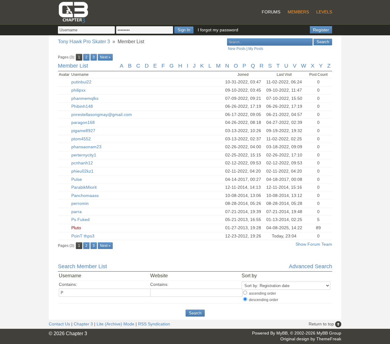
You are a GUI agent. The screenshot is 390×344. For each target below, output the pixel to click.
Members (298, 11)
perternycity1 (83, 155)
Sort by (249, 275)
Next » (105, 57)
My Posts (255, 49)
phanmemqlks (84, 98)
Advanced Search (310, 266)
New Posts (237, 49)
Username (70, 275)
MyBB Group (329, 333)
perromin (80, 203)
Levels (324, 11)
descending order (263, 300)
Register (321, 29)
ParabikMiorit (84, 187)
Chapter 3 (83, 323)
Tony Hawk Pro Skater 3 (84, 41)
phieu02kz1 (82, 171)
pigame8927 (83, 130)
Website (159, 275)
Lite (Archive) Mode (115, 323)
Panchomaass (85, 195)
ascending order (262, 293)
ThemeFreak (328, 338)
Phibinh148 (82, 106)
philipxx (78, 90)
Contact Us (59, 323)
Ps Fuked (80, 219)
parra (76, 211)
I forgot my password (218, 29)
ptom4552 (81, 138)
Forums (271, 11)
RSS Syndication (154, 323)
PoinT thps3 (82, 235)
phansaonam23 (86, 146)
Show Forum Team (314, 244)
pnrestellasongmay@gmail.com (101, 114)
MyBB (282, 333)
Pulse (76, 179)
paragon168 (83, 122)
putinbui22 (81, 81)
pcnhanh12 (82, 162)
